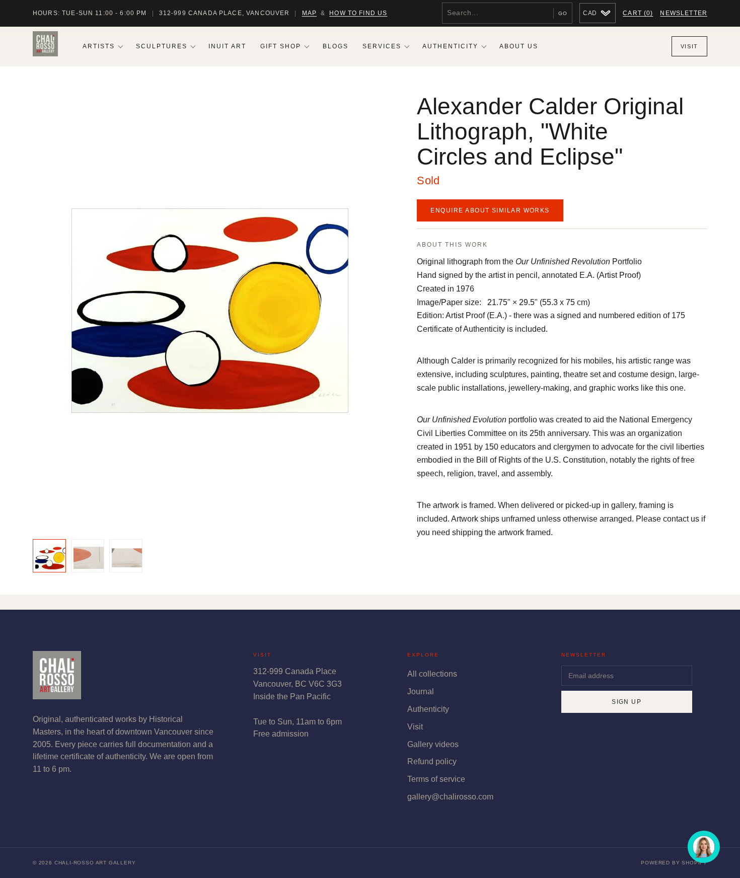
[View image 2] (87, 555)
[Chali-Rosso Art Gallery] (45, 46)
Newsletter (683, 13)
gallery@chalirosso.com (450, 796)
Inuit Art (227, 46)
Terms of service (436, 779)
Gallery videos (433, 744)
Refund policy (432, 761)
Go (562, 13)
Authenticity (450, 46)
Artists (99, 46)
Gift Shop (280, 46)
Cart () (638, 13)
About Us (518, 46)
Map (309, 13)
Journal (420, 691)
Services (381, 46)
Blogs (335, 46)
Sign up (626, 701)
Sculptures (161, 46)
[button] (210, 310)
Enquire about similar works (489, 210)
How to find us (358, 13)
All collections (432, 674)
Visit (689, 46)
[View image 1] (49, 555)
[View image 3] (125, 555)
